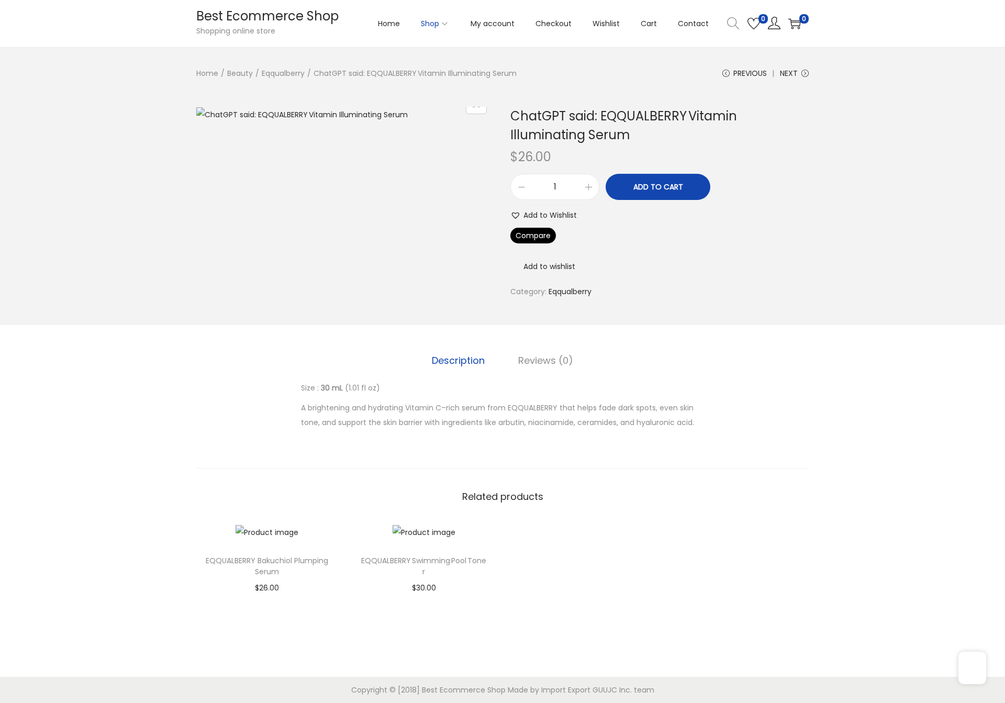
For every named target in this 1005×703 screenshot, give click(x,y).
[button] (543, 215)
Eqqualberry (283, 73)
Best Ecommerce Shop (267, 16)
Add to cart (658, 187)
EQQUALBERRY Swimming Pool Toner (423, 566)
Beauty (240, 73)
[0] (753, 23)
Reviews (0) (545, 360)
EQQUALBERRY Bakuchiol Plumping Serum (267, 566)
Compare (533, 235)
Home (207, 73)
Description (458, 360)
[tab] (458, 360)
